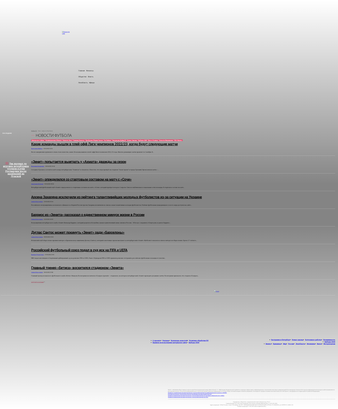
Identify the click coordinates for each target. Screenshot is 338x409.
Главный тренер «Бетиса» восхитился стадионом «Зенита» (77, 268)
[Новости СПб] (67, 79)
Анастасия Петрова (37, 184)
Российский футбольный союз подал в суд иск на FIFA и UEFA (79, 250)
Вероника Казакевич (37, 166)
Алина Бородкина (37, 201)
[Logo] (262, 338)
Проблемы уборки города (94, 140)
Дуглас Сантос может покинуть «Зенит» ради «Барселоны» (77, 232)
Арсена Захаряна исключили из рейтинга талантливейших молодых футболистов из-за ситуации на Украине (116, 197)
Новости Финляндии (166, 140)
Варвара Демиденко (37, 254)
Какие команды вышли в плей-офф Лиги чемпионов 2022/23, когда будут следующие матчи (104, 144)
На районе (107, 140)
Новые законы (132, 140)
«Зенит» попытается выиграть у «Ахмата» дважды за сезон (78, 162)
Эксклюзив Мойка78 (119, 140)
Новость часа (67, 140)
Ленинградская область (53, 140)
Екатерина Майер (36, 148)
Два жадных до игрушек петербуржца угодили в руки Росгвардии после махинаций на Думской (16, 170)
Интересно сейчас (38, 140)
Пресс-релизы (153, 140)
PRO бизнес (178, 140)
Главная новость (78, 140)
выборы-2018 (142, 140)
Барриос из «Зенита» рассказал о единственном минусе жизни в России (87, 215)
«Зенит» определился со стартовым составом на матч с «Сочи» (81, 179)
